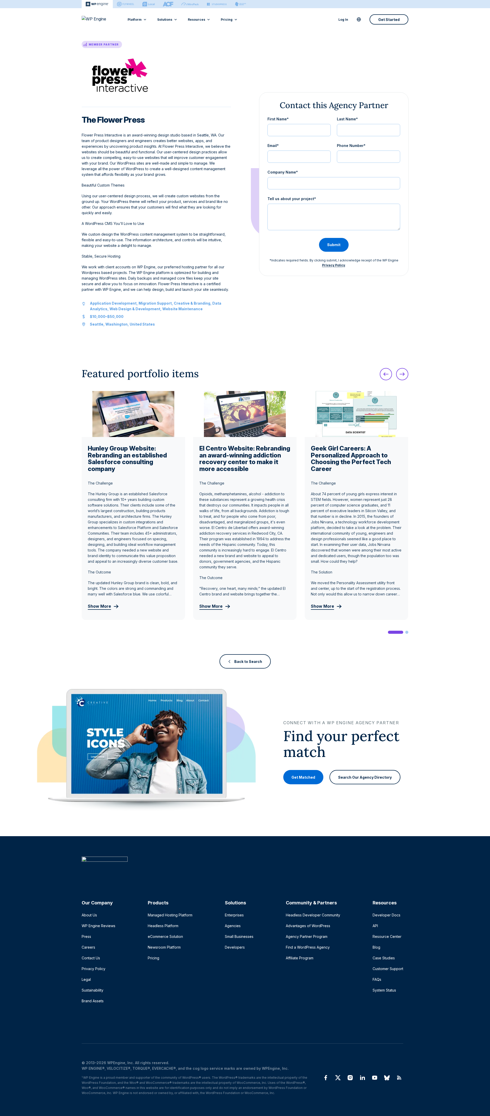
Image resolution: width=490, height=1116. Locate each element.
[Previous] (386, 374)
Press (86, 936)
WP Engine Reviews (98, 926)
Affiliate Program (299, 958)
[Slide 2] (406, 632)
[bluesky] (387, 1078)
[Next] (402, 374)
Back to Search (248, 661)
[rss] (399, 1078)
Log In (343, 19)
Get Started (389, 19)
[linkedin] (362, 1078)
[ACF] (168, 4)
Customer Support (388, 969)
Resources (196, 19)
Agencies (233, 926)
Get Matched (303, 777)
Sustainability (92, 990)
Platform (135, 19)
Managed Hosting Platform (170, 915)
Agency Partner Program (306, 936)
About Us (89, 915)
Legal (86, 979)
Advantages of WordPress (308, 926)
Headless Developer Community (313, 915)
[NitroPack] (190, 4)
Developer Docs (386, 915)
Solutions (164, 19)
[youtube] (375, 1078)
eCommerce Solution (165, 936)
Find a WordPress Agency (308, 947)
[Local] (148, 4)
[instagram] (350, 1078)
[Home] (242, 869)
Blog (376, 947)
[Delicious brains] (240, 4)
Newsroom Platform (164, 947)
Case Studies (384, 958)
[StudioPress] (217, 4)
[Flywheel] (125, 4)
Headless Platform (163, 926)
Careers (88, 947)
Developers (235, 947)
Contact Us (91, 958)
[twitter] (338, 1078)
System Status (384, 990)
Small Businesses (239, 936)
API (375, 926)
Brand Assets (93, 1001)
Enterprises (234, 915)
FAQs (377, 979)
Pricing (226, 19)
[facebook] (326, 1078)
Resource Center (387, 936)
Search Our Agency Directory (365, 777)
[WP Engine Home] (101, 19)
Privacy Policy (333, 265)
